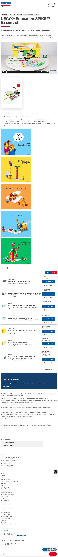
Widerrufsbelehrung (6, 479)
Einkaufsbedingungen (6, 492)
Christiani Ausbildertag (6, 518)
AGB (2, 477)
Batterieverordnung (5, 490)
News (2, 473)
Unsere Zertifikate (22, 535)
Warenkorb (54, 6)
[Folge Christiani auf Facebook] (1, 544)
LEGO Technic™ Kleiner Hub (17, 343)
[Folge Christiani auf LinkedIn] (5, 544)
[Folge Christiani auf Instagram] (15, 544)
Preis (48, 272)
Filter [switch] (53, 272)
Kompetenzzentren (5, 512)
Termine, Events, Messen (7, 516)
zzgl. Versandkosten (11, 533)
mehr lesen (4, 268)
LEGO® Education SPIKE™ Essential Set (21, 357)
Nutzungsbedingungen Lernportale (9, 481)
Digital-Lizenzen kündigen (9, 442)
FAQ (2, 502)
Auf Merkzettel (49, 285)
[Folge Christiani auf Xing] (12, 544)
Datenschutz (4, 483)
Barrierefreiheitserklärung (7, 494)
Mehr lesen (6, 386)
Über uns (3, 522)
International (4, 520)
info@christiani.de (9, 467)
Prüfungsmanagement (6, 514)
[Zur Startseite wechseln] (6, 3)
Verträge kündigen (5, 487)
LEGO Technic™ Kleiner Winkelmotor (20, 318)
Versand (3, 475)
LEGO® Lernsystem (11, 379)
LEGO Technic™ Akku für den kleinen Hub (22, 330)
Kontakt (3, 498)
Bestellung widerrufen (8, 445)
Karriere (3, 510)
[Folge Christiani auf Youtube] (8, 544)
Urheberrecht (4, 496)
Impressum (4, 485)
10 (54, 369)
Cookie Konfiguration (6, 488)
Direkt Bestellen (5, 500)
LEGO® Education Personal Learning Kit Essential (24, 293)
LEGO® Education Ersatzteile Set (19, 281)
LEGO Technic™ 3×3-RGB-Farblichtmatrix (21, 305)
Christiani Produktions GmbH (8, 524)
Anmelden (49, 6)
